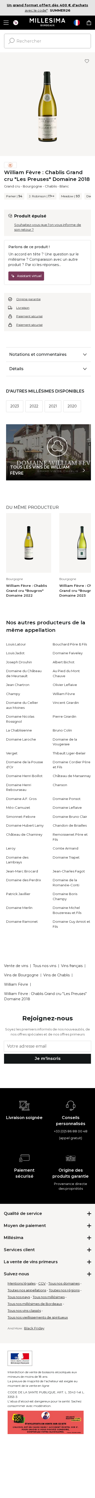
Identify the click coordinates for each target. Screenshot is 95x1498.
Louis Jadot (15, 653)
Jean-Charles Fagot (69, 871)
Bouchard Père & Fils (70, 644)
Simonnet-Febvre (20, 817)
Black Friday (34, 1328)
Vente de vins (16, 966)
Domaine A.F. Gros (21, 799)
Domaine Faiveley (68, 653)
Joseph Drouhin (19, 662)
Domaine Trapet (66, 857)
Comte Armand (65, 848)
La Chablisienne (19, 730)
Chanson (60, 785)
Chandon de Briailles (70, 825)
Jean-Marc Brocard (22, 871)
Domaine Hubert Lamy (25, 825)
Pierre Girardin (64, 716)
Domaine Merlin (19, 908)
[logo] (47, 23)
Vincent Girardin (66, 703)
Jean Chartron (17, 685)
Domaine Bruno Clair (70, 817)
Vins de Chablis (56, 975)
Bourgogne (32, 186)
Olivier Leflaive (65, 685)
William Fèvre (64, 694)
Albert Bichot (63, 662)
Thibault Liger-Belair (69, 753)
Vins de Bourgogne (21, 975)
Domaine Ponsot (67, 799)
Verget (11, 753)
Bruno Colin (62, 730)
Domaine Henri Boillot (24, 776)
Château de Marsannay (72, 776)
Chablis (51, 186)
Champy (13, 694)
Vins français (72, 966)
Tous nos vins (44, 966)
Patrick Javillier (18, 894)
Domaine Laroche (21, 739)
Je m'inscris (48, 1058)
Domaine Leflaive (67, 807)
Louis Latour (16, 644)
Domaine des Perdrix (23, 880)
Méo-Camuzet (18, 807)
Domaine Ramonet (22, 921)
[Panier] (89, 23)
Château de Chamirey (24, 834)
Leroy (10, 848)
